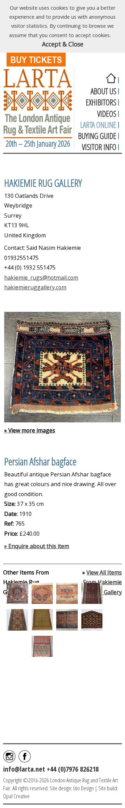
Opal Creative (16, 796)
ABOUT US (103, 91)
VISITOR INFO (99, 147)
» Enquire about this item (36, 546)
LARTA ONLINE (98, 125)
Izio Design (83, 788)
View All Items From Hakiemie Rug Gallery (102, 582)
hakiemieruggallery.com (35, 287)
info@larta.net (24, 769)
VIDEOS (106, 113)
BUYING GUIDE (97, 136)
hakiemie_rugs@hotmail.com (41, 277)
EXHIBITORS (101, 102)
